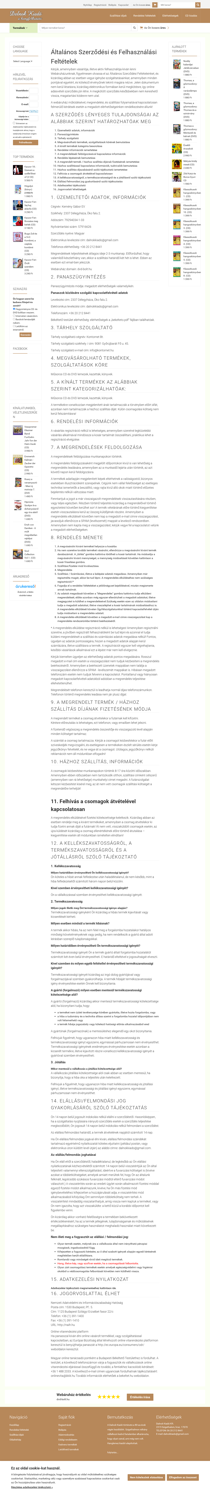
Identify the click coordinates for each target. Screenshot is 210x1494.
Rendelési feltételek (144, 15)
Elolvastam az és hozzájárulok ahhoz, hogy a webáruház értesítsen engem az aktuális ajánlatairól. (25, 130)
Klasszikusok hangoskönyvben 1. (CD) (192, 193)
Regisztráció (100, 5)
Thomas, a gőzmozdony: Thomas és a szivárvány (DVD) (190, 110)
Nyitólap (87, 5)
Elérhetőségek (170, 15)
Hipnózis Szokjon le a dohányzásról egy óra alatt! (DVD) (31, 509)
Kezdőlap (14, 1425)
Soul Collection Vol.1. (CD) (29, 554)
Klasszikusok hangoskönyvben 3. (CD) (192, 224)
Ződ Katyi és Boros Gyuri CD (189, 177)
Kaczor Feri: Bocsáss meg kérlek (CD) (31, 221)
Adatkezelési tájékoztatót (23, 127)
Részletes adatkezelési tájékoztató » (32, 1487)
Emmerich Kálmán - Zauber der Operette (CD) (29, 463)
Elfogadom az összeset (183, 1477)
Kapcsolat (123, 5)
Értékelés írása (140, 1397)
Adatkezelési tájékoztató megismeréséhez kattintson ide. (83, 1288)
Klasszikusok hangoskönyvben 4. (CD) (192, 240)
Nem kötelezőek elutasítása (146, 1477)
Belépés (112, 5)
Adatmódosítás (66, 1434)
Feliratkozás (25, 142)
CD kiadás (191, 15)
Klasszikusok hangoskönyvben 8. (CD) (192, 272)
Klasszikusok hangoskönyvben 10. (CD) (192, 208)
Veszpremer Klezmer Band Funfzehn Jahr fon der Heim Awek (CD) (30, 437)
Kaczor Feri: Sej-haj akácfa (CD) (30, 205)
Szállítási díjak (118, 15)
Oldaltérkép (15, 1439)
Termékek (20, 27)
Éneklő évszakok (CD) (188, 148)
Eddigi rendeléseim (67, 1439)
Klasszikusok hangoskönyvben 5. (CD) (192, 256)
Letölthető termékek (68, 1449)
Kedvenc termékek (67, 1444)
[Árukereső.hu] (25, 587)
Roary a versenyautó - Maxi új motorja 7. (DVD (30, 486)
